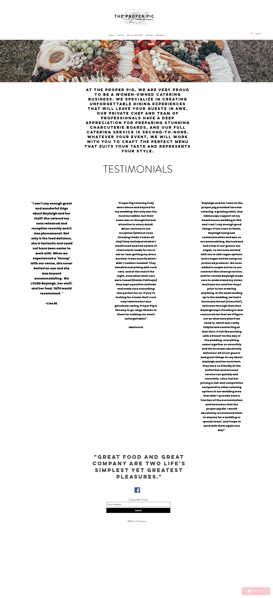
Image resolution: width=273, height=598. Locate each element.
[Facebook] (137, 490)
